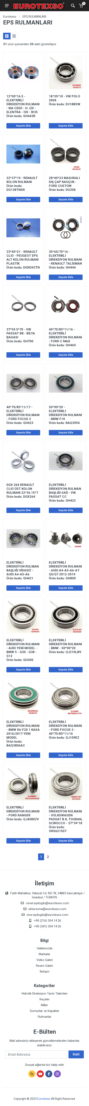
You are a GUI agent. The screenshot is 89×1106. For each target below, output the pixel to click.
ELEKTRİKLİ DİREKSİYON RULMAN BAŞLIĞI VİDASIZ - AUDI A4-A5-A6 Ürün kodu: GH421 (22, 570)
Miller (44, 1005)
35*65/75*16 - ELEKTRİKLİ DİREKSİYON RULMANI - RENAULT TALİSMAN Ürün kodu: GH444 (65, 259)
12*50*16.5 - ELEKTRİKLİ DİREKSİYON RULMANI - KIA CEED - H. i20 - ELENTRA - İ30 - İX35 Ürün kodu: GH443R (23, 106)
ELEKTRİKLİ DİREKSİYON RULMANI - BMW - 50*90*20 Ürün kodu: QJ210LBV (65, 646)
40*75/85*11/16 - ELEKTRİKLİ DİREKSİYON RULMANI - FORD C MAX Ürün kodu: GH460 (65, 337)
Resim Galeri (44, 966)
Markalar (44, 954)
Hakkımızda (44, 948)
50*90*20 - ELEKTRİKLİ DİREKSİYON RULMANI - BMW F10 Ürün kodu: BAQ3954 (65, 415)
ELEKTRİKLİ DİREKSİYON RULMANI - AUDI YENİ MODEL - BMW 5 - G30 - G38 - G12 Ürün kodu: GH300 (23, 650)
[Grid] (7, 36)
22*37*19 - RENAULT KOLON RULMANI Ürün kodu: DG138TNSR (21, 184)
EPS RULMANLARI (34, 16)
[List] (14, 36)
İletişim (44, 971)
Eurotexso (9, 16)
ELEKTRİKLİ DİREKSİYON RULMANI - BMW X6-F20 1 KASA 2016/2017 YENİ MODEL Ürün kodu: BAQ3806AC (23, 733)
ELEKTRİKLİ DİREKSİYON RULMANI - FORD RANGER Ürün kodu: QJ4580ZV (23, 813)
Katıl (76, 1054)
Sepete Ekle (23, 125)
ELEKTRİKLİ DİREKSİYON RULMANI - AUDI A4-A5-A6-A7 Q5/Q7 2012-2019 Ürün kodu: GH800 (65, 570)
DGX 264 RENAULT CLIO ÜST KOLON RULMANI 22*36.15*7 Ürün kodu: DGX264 (22, 491)
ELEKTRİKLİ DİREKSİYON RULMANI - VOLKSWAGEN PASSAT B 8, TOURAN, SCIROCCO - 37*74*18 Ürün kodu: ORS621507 (65, 819)
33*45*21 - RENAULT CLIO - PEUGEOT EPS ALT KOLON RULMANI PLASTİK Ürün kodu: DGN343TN (23, 259)
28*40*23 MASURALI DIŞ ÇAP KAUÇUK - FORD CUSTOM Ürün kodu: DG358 (64, 184)
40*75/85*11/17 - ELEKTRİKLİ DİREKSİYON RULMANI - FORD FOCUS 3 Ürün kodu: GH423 (23, 415)
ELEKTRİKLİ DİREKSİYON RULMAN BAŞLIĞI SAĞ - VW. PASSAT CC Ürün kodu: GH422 (65, 492)
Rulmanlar (44, 1017)
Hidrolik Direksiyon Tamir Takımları (44, 993)
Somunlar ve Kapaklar (44, 1011)
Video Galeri (44, 960)
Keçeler (45, 999)
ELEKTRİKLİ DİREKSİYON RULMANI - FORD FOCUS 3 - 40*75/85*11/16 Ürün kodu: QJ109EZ (65, 729)
